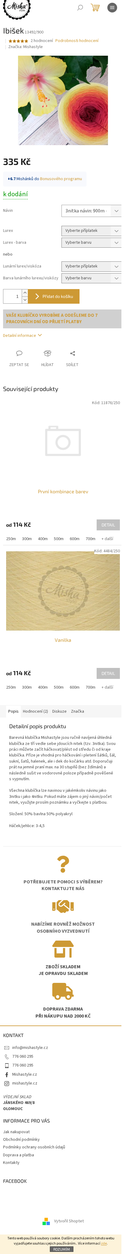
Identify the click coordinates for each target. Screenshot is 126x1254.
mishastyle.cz (24, 1083)
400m (43, 539)
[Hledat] (80, 8)
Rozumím (61, 1249)
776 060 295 (22, 1056)
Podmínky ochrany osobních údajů (34, 1147)
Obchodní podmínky (21, 1140)
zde (104, 1243)
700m (90, 539)
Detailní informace (19, 336)
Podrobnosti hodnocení (76, 41)
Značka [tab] (77, 711)
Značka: (25, 47)
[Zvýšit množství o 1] (25, 292)
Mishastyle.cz (24, 1074)
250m (11, 539)
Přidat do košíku (58, 296)
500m (59, 539)
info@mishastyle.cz (30, 1048)
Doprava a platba (18, 1155)
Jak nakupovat (16, 1132)
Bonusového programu (61, 179)
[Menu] (112, 8)
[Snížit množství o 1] (25, 299)
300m (27, 539)
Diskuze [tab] (59, 711)
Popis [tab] (13, 711)
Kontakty (11, 1163)
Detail (108, 524)
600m (75, 539)
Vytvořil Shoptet (69, 1221)
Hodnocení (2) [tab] (35, 711)
